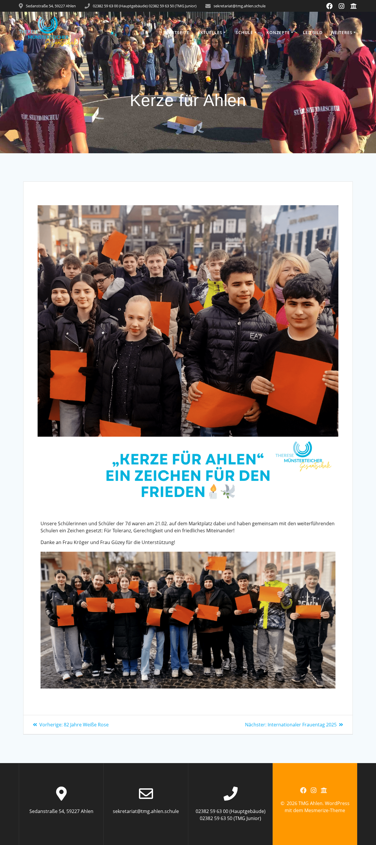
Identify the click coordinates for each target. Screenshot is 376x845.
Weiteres (341, 32)
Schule (244, 32)
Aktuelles (209, 32)
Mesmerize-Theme (324, 810)
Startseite (176, 32)
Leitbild (313, 32)
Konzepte (278, 32)
